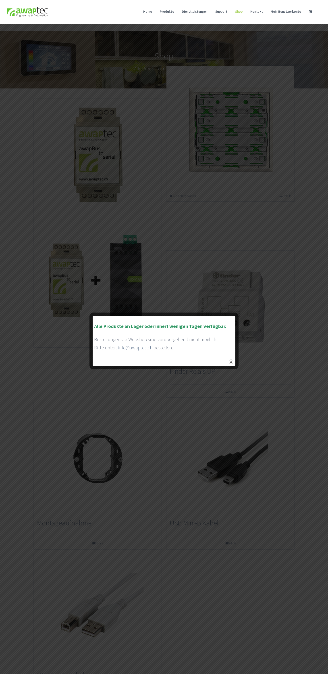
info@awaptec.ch (135, 347)
